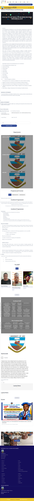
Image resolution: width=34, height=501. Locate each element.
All (10, 194)
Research (19, 462)
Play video (6, 357)
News (19, 463)
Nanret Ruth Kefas (4, 286)
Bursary (19, 468)
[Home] (8, 7)
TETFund (3, 481)
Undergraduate (15, 194)
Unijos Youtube (3, 457)
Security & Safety (4, 468)
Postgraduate (22, 194)
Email (17, 286)
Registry (19, 481)
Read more (4, 143)
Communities (3, 482)
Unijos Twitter (3, 458)
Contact (3, 469)
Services (3, 462)
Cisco (19, 479)
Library (19, 465)
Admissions (3, 475)
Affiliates (19, 473)
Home (19, 460)
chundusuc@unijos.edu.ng (26, 112)
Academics (3, 473)
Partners (3, 463)
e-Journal (3, 479)
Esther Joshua (25, 286)
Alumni (19, 466)
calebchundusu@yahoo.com (16, 112)
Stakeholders (20, 478)
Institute (3, 471)
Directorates (20, 475)
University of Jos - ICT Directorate (15, 499)
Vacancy (3, 466)
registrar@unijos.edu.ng (4, 454)
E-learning (3, 478)
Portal (2, 476)
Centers (19, 476)
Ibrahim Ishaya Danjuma (16, 287)
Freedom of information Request (22, 471)
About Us (3, 460)
